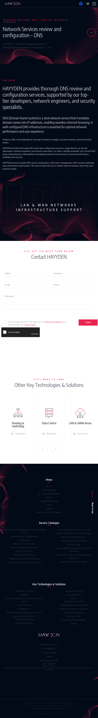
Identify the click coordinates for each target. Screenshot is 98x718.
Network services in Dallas (39, 708)
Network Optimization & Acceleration (74, 541)
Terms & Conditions (53, 322)
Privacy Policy (30, 325)
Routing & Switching (74, 595)
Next (55, 449)
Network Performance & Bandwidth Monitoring (24, 613)
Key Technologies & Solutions (30, 44)
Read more (20, 433)
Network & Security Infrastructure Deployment (24, 562)
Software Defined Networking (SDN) (74, 605)
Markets (49, 498)
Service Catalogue (49, 490)
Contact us (49, 509)
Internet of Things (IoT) (24, 551)
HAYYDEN (8, 44)
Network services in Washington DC (37, 706)
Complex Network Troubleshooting (24, 536)
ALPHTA (61, 714)
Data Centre (24, 595)
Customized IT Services (24, 591)
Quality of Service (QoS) (74, 591)
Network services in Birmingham (61, 706)
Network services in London (64, 703)
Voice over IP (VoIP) (74, 616)
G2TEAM (53, 714)
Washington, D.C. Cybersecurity (49, 512)
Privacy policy (48, 703)
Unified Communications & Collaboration (74, 609)
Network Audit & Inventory (24, 555)
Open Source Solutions (24, 623)
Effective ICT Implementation (24, 544)
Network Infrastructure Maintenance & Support (73, 533)
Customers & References (49, 501)
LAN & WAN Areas (24, 605)
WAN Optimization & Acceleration (73, 620)
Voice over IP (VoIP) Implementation (73, 562)
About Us (49, 486)
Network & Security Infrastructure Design (24, 559)
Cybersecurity (24, 540)
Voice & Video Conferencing (74, 613)
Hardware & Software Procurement (24, 548)
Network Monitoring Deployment (73, 537)
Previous (43, 449)
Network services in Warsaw (58, 708)
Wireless (74, 624)
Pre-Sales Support (74, 545)
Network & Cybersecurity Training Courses (74, 530)
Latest (49, 505)
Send (88, 322)
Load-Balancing (24, 609)
